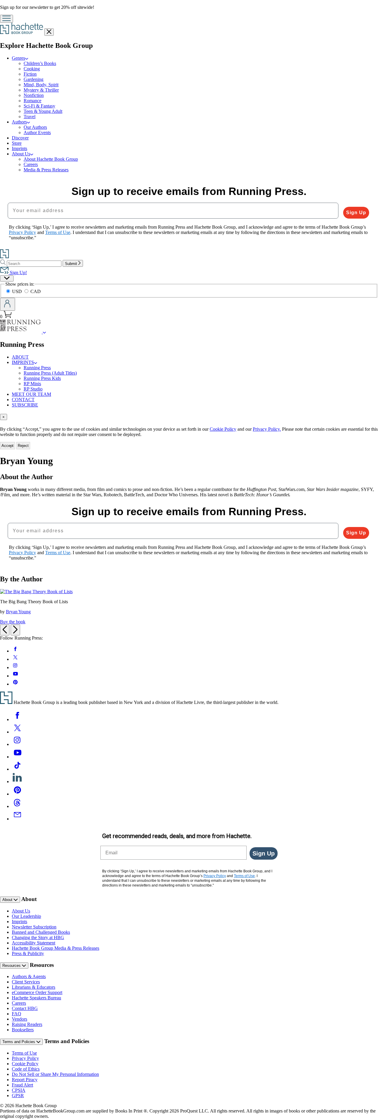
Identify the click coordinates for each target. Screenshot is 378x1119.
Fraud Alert (22, 1084)
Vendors (19, 1019)
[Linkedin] (17, 781)
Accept (7, 445)
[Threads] (17, 806)
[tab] (189, 417)
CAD (35, 291)
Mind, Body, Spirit (41, 84)
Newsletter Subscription (34, 926)
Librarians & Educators (33, 987)
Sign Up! (18, 272)
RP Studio (33, 388)
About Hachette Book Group (51, 159)
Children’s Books (40, 63)
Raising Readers (27, 1024)
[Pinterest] (17, 793)
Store (17, 143)
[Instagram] (17, 744)
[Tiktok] (17, 769)
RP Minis (32, 383)
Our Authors (35, 127)
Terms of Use (24, 1052)
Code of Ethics (26, 1068)
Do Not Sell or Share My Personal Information (55, 1074)
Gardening (33, 79)
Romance (32, 100)
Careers (31, 164)
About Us (21, 153)
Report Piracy (25, 1079)
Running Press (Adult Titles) (50, 372)
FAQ (16, 1013)
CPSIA (18, 1090)
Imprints (19, 148)
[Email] (17, 818)
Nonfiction (34, 95)
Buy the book (12, 621)
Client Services (26, 981)
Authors (19, 121)
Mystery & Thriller (41, 89)
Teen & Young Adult (43, 111)
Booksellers (23, 1029)
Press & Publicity (28, 953)
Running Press (37, 367)
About (8, 899)
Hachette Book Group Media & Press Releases (55, 948)
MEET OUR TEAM (31, 394)
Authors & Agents (29, 976)
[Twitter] (17, 731)
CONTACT (23, 399)
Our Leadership (26, 916)
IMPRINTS (23, 362)
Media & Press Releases (46, 169)
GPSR (18, 1095)
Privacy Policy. (267, 429)
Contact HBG (25, 1008)
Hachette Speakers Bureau (36, 997)
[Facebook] (17, 719)
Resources (12, 965)
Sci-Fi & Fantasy (39, 105)
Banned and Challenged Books (41, 932)
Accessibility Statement (33, 942)
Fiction (30, 74)
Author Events (37, 132)
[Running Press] (44, 331)
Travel (29, 116)
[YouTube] (17, 756)
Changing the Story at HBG (38, 937)
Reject (23, 445)
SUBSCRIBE (25, 404)
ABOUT (20, 357)
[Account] (7, 304)
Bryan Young (18, 611)
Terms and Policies (19, 1042)
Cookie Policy (223, 429)
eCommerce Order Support (37, 992)
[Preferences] (7, 278)
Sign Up (356, 212)
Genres (18, 58)
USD (17, 291)
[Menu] (6, 19)
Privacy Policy (25, 1058)
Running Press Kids (42, 378)
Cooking (32, 68)
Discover (20, 137)
